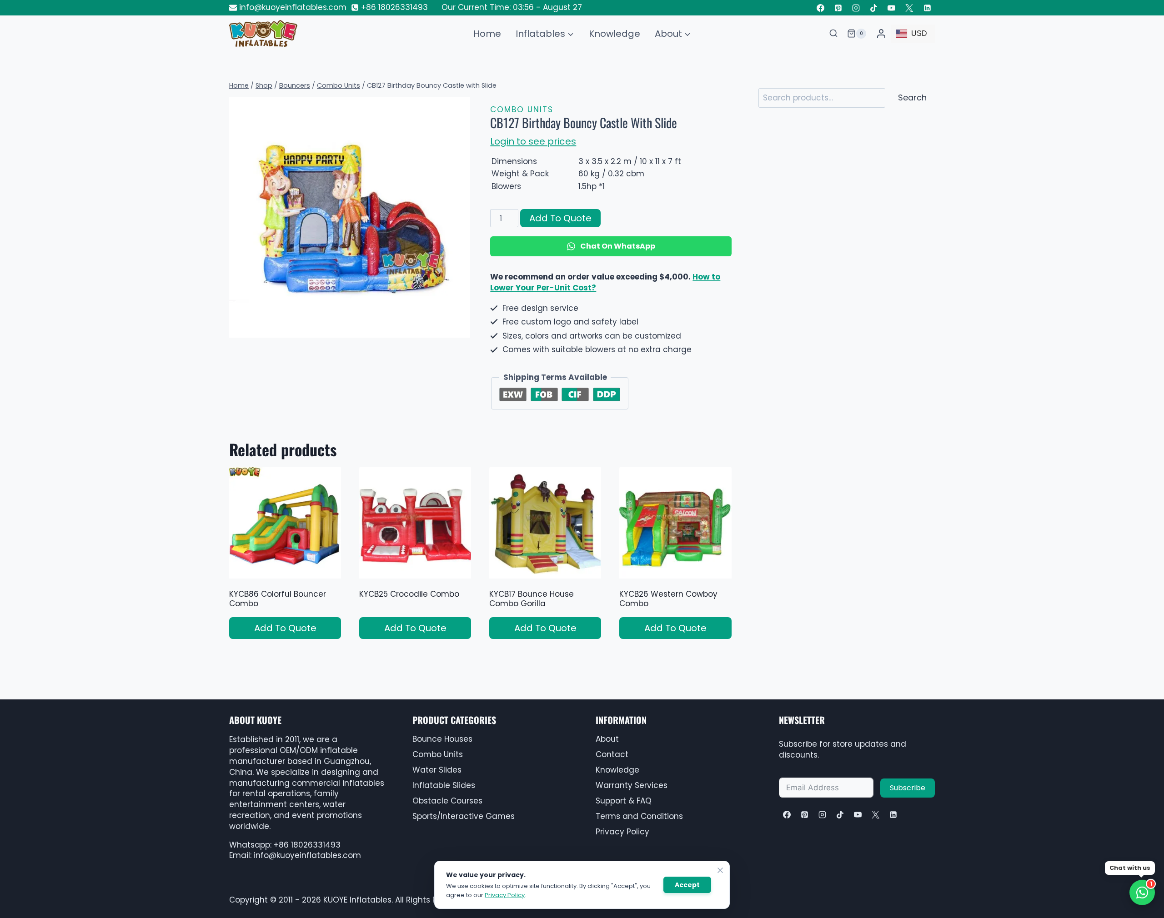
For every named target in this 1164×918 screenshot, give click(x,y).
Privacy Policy (622, 831)
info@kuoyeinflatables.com (307, 855)
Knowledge (614, 33)
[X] (875, 814)
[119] (349, 217)
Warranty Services (631, 785)
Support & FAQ (624, 800)
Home (487, 33)
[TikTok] (874, 7)
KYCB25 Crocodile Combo (409, 594)
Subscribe (907, 788)
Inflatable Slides (443, 785)
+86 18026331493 (307, 844)
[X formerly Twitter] (909, 7)
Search (912, 97)
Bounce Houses (442, 738)
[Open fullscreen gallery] (461, 328)
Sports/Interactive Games (463, 816)
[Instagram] (856, 7)
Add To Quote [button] (285, 628)
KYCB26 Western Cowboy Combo (668, 599)
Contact (612, 754)
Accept (687, 884)
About (607, 738)
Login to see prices (533, 141)
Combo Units (521, 109)
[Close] (720, 870)
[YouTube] (891, 7)
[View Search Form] (833, 34)
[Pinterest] (838, 7)
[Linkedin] (927, 7)
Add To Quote (560, 218)
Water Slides (437, 769)
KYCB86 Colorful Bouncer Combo (277, 599)
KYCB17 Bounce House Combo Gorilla (531, 599)
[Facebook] (820, 7)
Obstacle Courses (447, 800)
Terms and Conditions (639, 816)
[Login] (881, 34)
